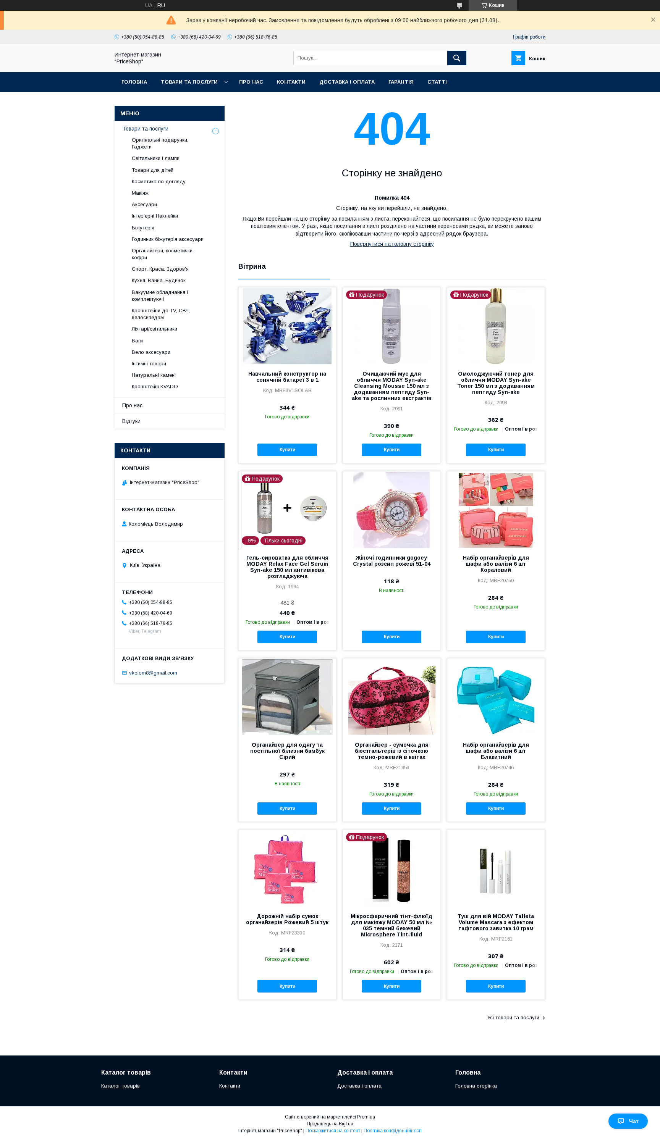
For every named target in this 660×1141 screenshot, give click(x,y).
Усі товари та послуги (513, 1017)
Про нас (251, 82)
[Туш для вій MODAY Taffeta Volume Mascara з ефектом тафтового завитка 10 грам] (496, 868)
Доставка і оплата (347, 82)
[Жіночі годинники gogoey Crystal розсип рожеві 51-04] (391, 509)
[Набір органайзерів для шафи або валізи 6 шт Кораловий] (496, 509)
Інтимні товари (149, 363)
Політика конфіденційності (393, 1130)
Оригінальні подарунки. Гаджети (160, 143)
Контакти (291, 82)
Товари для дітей (152, 170)
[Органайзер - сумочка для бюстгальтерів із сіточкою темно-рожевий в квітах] (391, 696)
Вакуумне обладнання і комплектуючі (160, 295)
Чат (634, 1121)
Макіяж (140, 193)
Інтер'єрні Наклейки (155, 216)
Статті (437, 82)
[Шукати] (456, 58)
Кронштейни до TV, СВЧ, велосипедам (161, 314)
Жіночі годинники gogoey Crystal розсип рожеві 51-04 (391, 561)
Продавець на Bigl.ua (330, 1123)
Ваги (137, 341)
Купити (287, 449)
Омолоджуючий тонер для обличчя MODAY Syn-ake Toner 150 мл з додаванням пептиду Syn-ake (496, 383)
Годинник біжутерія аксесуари (168, 239)
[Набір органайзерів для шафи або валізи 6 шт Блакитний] (496, 696)
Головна (134, 82)
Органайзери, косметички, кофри (163, 254)
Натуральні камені (154, 375)
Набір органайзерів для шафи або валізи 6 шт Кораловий (496, 564)
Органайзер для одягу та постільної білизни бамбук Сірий (287, 751)
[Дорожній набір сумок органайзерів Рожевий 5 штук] (287, 868)
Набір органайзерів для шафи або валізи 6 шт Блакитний (496, 751)
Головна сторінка (476, 1086)
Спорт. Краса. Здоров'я (160, 269)
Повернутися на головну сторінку (392, 244)
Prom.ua (366, 1117)
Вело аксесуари (151, 352)
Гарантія (401, 82)
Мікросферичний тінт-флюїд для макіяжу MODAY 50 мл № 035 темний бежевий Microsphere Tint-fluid (391, 925)
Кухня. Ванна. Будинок (159, 280)
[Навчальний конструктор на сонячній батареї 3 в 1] (287, 325)
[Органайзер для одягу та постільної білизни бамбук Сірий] (287, 696)
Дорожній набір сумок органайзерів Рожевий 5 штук (287, 919)
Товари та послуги (189, 82)
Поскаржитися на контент (333, 1130)
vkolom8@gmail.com (153, 673)
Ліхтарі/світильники (154, 329)
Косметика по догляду (159, 181)
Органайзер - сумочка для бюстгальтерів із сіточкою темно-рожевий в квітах (392, 751)
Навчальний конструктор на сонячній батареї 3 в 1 (287, 377)
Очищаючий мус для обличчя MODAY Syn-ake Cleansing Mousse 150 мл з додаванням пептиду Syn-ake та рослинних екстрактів (392, 386)
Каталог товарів (120, 1086)
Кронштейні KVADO (155, 386)
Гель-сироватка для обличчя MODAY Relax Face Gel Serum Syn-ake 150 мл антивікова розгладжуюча (287, 567)
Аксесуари (144, 204)
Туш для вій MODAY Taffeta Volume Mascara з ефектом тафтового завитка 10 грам (496, 922)
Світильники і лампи (156, 158)
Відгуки (131, 421)
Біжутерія (143, 228)
